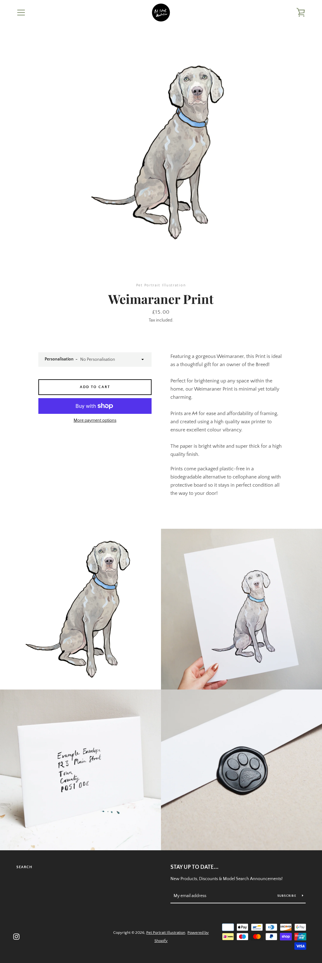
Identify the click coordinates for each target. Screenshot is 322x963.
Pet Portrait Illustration (165, 932)
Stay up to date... (194, 867)
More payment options (95, 420)
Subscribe (287, 896)
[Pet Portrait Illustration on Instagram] (16, 936)
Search (24, 867)
